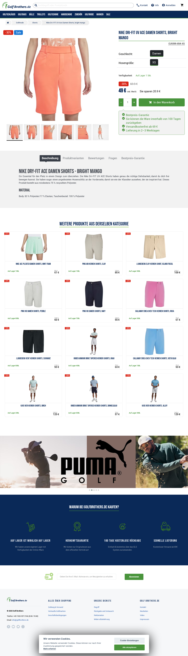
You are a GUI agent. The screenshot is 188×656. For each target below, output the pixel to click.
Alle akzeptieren (129, 647)
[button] (6, 79)
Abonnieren (134, 577)
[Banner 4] (96, 490)
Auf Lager (143, 75)
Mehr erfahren (49, 649)
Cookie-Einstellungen (129, 640)
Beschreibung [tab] (50, 158)
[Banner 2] (91, 490)
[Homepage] (16, 5)
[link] (122, 538)
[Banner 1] (89, 490)
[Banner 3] (94, 490)
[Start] (8, 23)
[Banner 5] (98, 490)
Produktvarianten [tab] (73, 158)
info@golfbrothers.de (20, 620)
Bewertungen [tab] (96, 158)
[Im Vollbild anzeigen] (6, 40)
